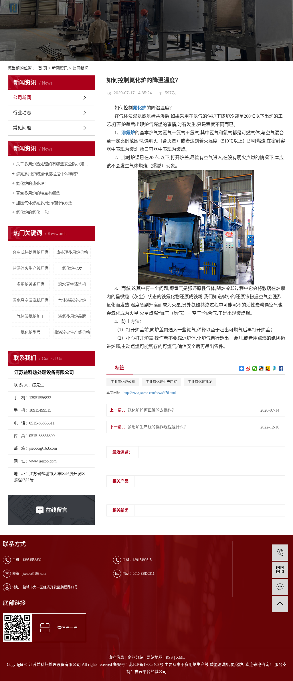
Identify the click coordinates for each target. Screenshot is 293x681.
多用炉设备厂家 (31, 284)
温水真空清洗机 (72, 284)
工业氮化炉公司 (123, 382)
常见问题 (22, 127)
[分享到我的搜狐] (268, 368)
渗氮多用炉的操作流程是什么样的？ (48, 174)
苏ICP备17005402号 (146, 664)
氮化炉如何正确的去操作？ (152, 410)
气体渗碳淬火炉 (72, 300)
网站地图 (154, 657)
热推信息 (116, 657)
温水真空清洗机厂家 (31, 300)
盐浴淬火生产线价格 (72, 332)
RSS (169, 657)
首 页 (42, 68)
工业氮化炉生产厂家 (161, 382)
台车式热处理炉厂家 (31, 252)
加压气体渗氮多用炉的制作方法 (44, 203)
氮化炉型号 (31, 332)
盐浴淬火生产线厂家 (31, 268)
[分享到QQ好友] (261, 368)
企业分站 (135, 657)
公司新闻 (80, 68)
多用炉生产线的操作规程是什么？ (158, 427)
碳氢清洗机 (220, 664)
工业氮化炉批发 (200, 382)
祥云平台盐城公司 (150, 672)
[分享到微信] (254, 368)
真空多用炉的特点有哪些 (38, 193)
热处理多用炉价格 (72, 252)
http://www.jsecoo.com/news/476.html (150, 393)
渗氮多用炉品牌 (72, 316)
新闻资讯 (60, 68)
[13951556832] (280, 552)
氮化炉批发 (72, 268)
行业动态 (22, 112)
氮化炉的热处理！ (32, 183)
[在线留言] (280, 587)
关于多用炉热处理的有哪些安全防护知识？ (53, 164)
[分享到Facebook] (281, 368)
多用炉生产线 (197, 664)
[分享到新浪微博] (248, 368)
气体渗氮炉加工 (31, 316)
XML (180, 657)
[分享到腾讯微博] (274, 368)
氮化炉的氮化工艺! (33, 212)
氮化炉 (237, 664)
